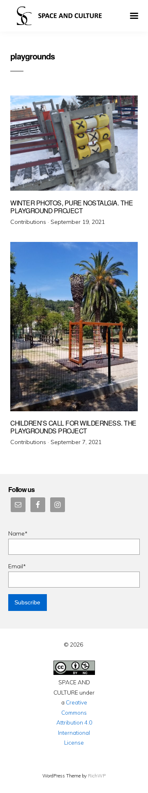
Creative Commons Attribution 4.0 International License (74, 722)
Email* (17, 566)
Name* (18, 533)
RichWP (97, 776)
